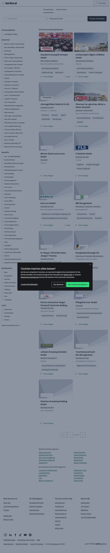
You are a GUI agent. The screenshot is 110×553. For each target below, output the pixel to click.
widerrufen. (68, 275)
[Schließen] (90, 264)
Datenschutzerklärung (30, 277)
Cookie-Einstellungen (29, 284)
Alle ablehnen (58, 285)
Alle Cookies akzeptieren (77, 285)
